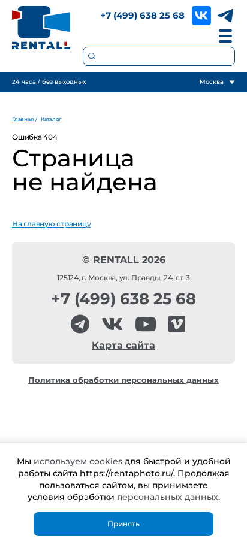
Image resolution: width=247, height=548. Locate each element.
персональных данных (167, 497)
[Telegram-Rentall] (80, 324)
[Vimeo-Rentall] (176, 324)
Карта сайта (123, 345)
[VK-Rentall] (112, 324)
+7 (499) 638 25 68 (142, 15)
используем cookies (78, 461)
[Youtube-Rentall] (145, 324)
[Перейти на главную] (41, 27)
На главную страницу (51, 223)
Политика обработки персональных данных (123, 380)
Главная (23, 119)
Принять (123, 523)
